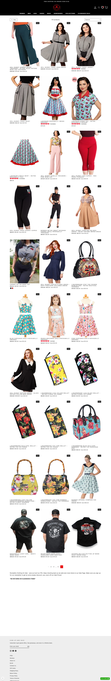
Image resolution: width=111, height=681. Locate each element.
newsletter (18, 575)
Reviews (12, 658)
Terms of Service (14, 678)
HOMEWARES (58, 13)
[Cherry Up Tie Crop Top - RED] (12, 288)
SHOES (42, 13)
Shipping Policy (14, 670)
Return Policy (13, 673)
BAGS (49, 13)
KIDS (35, 13)
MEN (29, 13)
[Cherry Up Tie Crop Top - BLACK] (10, 288)
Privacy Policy (13, 675)
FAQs (11, 655)
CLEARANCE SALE (84, 13)
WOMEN (22, 13)
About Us (12, 660)
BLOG (11, 663)
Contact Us (13, 665)
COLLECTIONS (70, 13)
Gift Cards (13, 668)
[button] (76, 69)
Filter (14, 19)
